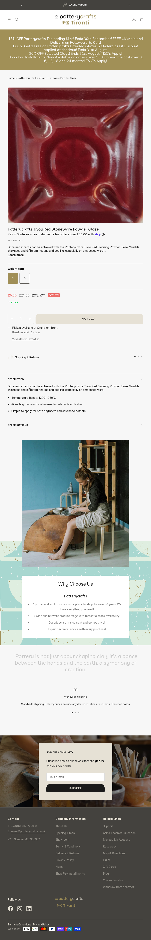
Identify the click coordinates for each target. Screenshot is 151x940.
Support (108, 826)
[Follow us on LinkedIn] (29, 908)
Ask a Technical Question (119, 833)
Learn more (16, 255)
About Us (61, 826)
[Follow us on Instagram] (19, 908)
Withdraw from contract (118, 887)
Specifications (18, 425)
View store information (25, 339)
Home (11, 78)
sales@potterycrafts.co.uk (28, 831)
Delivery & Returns (67, 853)
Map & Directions (114, 853)
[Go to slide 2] (138, 356)
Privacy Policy (64, 860)
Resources (110, 846)
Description (16, 379)
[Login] (134, 19)
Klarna (59, 867)
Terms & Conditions (68, 846)
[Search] (16, 19)
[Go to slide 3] (141, 356)
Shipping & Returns (27, 357)
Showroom (62, 839)
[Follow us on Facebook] (10, 908)
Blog (106, 873)
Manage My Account (116, 839)
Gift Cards (109, 867)
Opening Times (65, 833)
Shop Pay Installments (70, 873)
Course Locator (113, 880)
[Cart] (141, 19)
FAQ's (106, 860)
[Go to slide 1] (135, 356)
